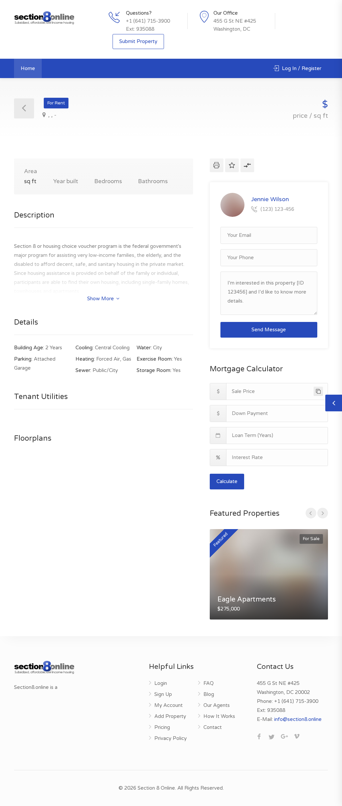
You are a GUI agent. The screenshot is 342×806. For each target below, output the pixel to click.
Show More (101, 299)
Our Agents (216, 705)
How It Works (219, 716)
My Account (168, 705)
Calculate (226, 481)
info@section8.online (298, 719)
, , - (51, 114)
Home (28, 68)
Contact (212, 727)
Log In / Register (301, 68)
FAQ (208, 683)
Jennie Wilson (270, 199)
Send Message (268, 330)
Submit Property (138, 41)
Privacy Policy (170, 738)
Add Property (170, 716)
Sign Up (163, 694)
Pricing (162, 727)
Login (160, 683)
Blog (208, 694)
